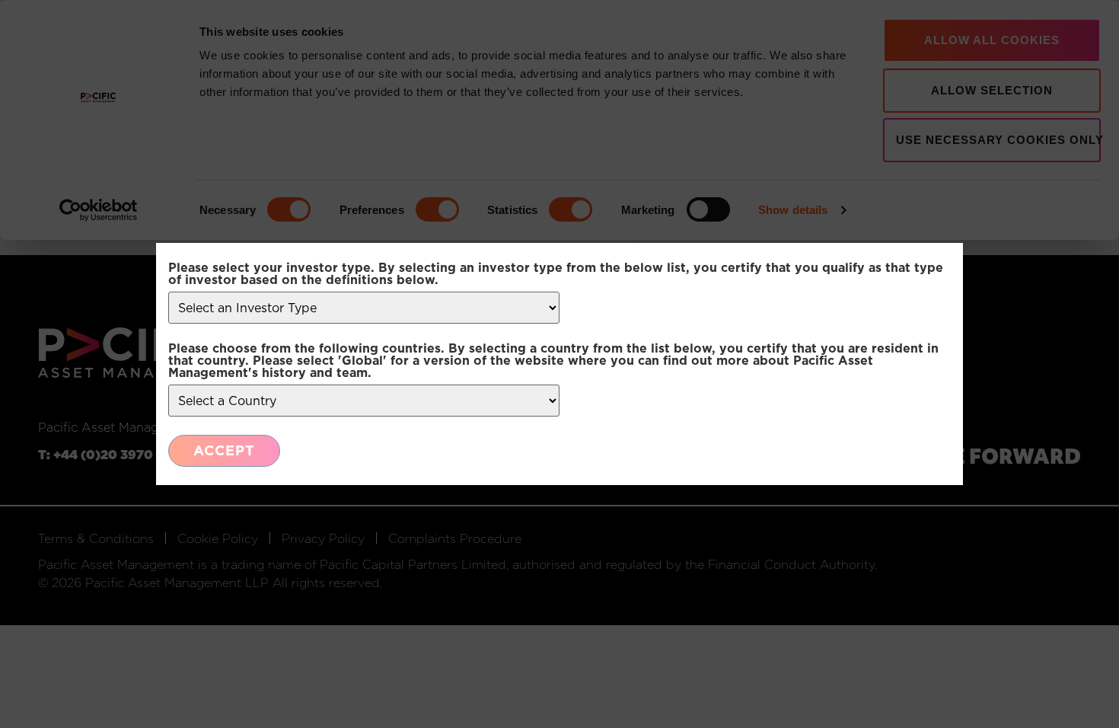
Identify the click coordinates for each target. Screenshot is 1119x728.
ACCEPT (224, 450)
